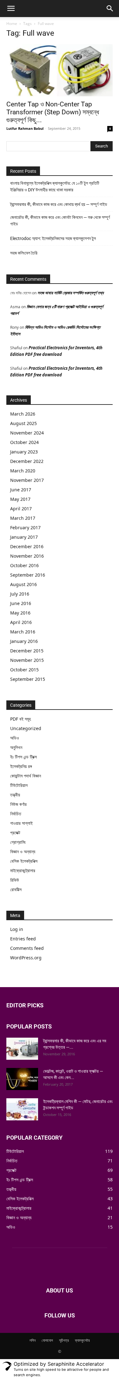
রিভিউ (14, 880)
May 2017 (20, 499)
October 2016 (24, 565)
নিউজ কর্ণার (18, 804)
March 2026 (22, 414)
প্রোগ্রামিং (18, 842)
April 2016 (21, 622)
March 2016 (22, 632)
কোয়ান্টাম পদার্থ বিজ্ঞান (25, 776)
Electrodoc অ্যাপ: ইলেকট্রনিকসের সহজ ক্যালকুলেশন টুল (53, 238)
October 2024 (24, 442)
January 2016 (24, 641)
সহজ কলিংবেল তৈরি (23, 252)
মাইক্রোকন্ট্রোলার (22, 870)
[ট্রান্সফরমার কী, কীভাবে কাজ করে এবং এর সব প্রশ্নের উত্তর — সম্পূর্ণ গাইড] (22, 1049)
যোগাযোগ (47, 1340)
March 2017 (22, 518)
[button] (11, 8)
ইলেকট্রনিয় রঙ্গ (21, 766)
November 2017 (27, 480)
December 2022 (26, 461)
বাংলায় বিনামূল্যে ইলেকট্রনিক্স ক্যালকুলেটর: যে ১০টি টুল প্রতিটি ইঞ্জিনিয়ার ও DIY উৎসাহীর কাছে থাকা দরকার (54, 186)
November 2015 (27, 660)
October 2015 (24, 670)
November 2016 (27, 556)
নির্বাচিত (15, 814)
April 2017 (21, 509)
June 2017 (20, 490)
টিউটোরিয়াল (19, 785)
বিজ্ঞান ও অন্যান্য (22, 851)
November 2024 (27, 433)
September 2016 (27, 575)
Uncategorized (25, 728)
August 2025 (23, 423)
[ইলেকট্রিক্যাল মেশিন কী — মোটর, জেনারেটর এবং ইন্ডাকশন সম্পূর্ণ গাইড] (22, 1109)
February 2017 (25, 528)
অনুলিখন (16, 747)
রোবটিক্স (16, 889)
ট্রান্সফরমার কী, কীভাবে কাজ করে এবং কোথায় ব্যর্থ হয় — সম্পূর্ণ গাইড (58, 204)
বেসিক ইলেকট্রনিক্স (23, 861)
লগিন (33, 1340)
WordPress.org (26, 958)
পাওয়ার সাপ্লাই (21, 823)
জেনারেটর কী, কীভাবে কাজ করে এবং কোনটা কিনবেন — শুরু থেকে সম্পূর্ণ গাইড (60, 220)
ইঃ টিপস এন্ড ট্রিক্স (23, 757)
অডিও (14, 738)
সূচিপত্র (64, 1340)
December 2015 (26, 651)
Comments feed (27, 948)
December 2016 (26, 546)
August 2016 (23, 584)
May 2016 (20, 613)
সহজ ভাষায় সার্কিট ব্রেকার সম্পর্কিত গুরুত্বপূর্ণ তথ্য (70, 293)
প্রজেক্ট (15, 833)
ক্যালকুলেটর (82, 1340)
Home (11, 23)
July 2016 (19, 594)
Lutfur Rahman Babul (24, 128)
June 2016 (20, 603)
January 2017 (24, 537)
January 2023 (24, 452)
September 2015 (27, 679)
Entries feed (23, 939)
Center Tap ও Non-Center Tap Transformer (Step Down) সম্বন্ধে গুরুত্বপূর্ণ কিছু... (52, 112)
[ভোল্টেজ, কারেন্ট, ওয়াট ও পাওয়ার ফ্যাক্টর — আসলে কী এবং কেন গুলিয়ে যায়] (22, 1079)
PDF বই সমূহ (20, 719)
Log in (16, 929)
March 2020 (22, 471)
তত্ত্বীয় (15, 795)
